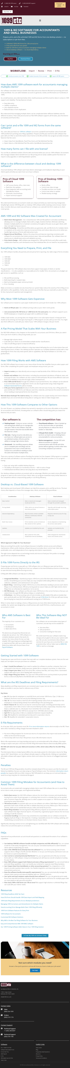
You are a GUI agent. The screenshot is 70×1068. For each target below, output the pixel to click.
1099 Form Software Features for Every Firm (15, 910)
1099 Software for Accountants (11, 914)
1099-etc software (25, 132)
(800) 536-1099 (8, 1011)
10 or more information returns (39, 726)
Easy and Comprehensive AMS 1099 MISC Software (17, 924)
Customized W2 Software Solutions (12, 917)
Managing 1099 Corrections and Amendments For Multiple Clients (22, 904)
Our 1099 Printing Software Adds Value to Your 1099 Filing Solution (22, 927)
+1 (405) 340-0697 (9, 1031)
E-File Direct (45, 597)
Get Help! (35, 970)
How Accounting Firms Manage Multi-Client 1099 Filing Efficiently (21, 907)
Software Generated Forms (13, 386)
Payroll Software (7, 647)
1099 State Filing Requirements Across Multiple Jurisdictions (20, 901)
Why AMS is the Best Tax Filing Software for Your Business (19, 920)
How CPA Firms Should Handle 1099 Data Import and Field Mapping (22, 897)
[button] (40, 20)
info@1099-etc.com (6, 997)
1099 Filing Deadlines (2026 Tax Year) (12, 894)
